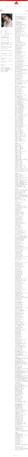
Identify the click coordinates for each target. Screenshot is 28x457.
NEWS (11, 6)
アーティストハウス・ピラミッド (16, 3)
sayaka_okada (7, 67)
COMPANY (19, 6)
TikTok (27, 10)
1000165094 (6, 71)
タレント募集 (25, 6)
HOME (7, 6)
